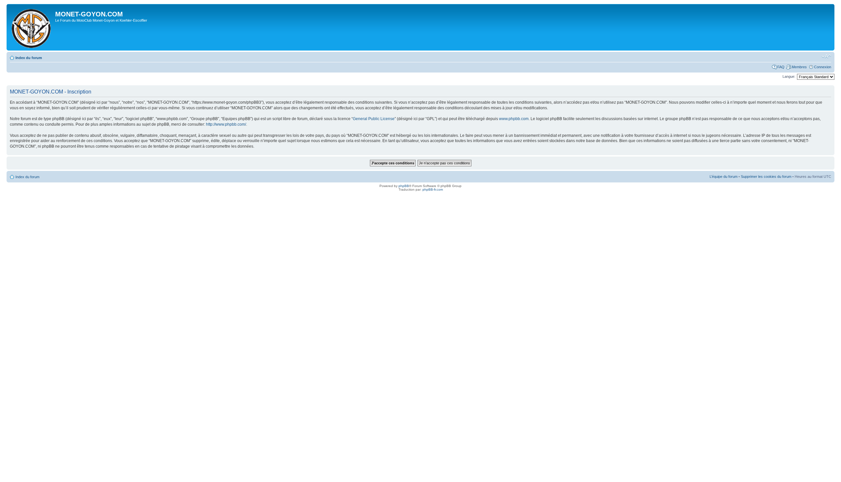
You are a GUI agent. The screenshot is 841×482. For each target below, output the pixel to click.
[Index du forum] (31, 27)
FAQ (780, 67)
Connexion (822, 67)
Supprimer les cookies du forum (766, 176)
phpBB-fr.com (432, 189)
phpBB (403, 186)
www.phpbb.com (514, 118)
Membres (799, 67)
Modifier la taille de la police (826, 56)
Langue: (789, 76)
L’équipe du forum (724, 176)
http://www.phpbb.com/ (226, 124)
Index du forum (28, 58)
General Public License (374, 118)
